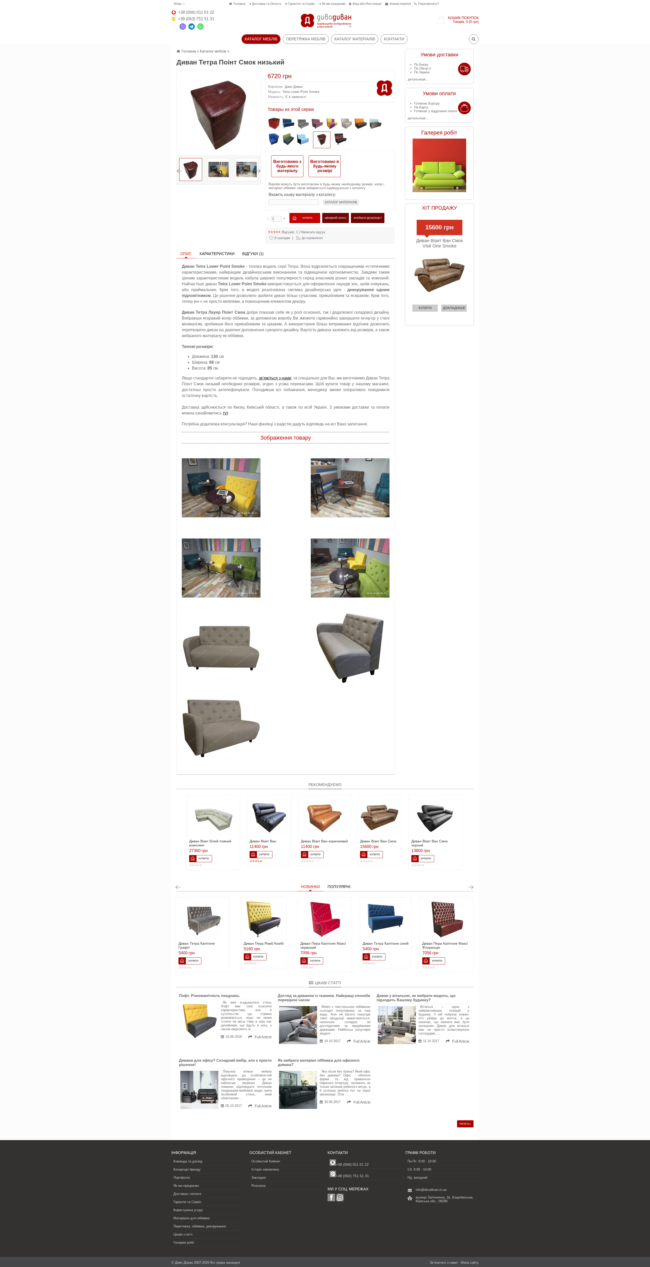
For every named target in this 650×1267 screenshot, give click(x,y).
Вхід (356, 4)
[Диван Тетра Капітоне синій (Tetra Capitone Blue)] (288, 124)
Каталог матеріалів (354, 39)
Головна (239, 4)
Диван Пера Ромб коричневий (437, 945)
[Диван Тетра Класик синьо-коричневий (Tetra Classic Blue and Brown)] (375, 124)
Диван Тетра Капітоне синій (325, 943)
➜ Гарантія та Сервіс (300, 4)
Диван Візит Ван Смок (378, 841)
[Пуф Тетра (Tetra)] (274, 124)
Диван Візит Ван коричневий (324, 841)
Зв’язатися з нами (443, 1262)
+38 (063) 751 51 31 (352, 1176)
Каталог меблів (213, 51)
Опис (186, 254)
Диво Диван (294, 87)
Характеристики (217, 254)
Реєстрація (374, 4)
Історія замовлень (265, 1169)
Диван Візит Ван (263, 841)
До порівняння (312, 238)
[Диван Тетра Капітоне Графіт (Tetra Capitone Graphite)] (303, 124)
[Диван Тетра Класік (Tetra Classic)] (360, 124)
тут (225, 413)
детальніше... (418, 79)
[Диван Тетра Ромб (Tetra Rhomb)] (340, 140)
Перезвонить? (428, 4)
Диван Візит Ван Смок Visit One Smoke (439, 243)
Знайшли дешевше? (367, 217)
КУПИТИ (425, 308)
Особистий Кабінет (265, 1161)
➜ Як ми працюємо (332, 4)
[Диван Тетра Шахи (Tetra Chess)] (332, 124)
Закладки (258, 1177)
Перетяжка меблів (306, 39)
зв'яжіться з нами (275, 378)
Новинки (310, 887)
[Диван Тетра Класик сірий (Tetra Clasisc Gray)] (346, 124)
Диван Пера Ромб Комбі (203, 943)
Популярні (339, 887)
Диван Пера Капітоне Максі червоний (262, 945)
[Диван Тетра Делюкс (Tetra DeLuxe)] (288, 140)
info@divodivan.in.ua (431, 1190)
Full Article (263, 1037)
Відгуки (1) (253, 254)
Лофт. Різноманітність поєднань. (209, 995)
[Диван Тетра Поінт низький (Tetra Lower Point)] (303, 140)
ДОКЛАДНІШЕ (454, 308)
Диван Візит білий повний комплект (210, 843)
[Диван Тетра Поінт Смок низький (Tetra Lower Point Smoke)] (321, 139)
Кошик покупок (400, 4)
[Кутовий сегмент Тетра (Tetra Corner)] (274, 140)
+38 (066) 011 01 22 (352, 1164)
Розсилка (258, 1186)
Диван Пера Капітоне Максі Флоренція (384, 945)
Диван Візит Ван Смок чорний (429, 843)
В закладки (282, 238)
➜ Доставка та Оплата (265, 4)
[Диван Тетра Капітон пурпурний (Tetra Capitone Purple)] (317, 124)
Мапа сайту (470, 1262)
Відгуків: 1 (290, 232)
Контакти (394, 39)
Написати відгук (313, 232)
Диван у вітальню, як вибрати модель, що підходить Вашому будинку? (416, 997)
